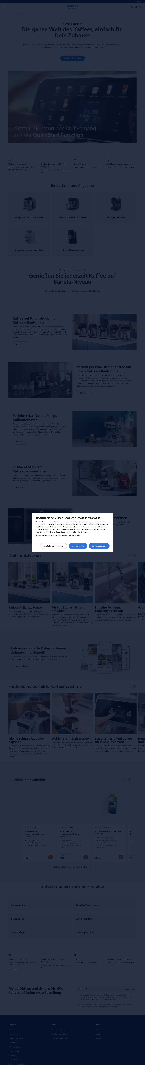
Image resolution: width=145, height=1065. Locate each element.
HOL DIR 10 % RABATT (44, 552)
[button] (123, 494)
